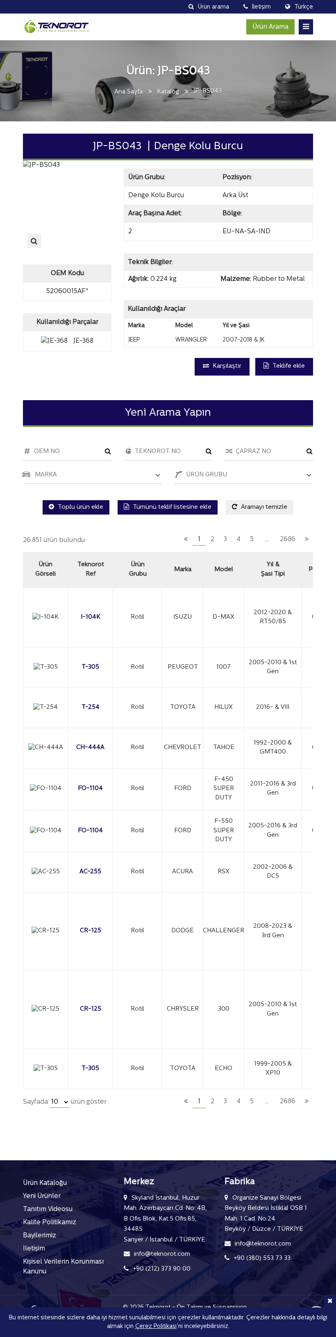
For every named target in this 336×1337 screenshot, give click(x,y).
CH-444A (90, 748)
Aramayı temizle (263, 507)
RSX (223, 872)
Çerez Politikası (156, 1326)
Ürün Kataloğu (45, 1183)
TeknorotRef (90, 569)
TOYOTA (182, 707)
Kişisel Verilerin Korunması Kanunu (63, 1267)
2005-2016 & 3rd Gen (272, 830)
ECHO (223, 1069)
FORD (182, 789)
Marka (182, 570)
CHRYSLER (183, 1009)
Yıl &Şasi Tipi (273, 569)
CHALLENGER (223, 931)
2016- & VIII (272, 707)
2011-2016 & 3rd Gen (273, 789)
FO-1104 (90, 789)
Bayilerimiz (39, 1235)
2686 (287, 539)
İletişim (34, 1249)
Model (223, 570)
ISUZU (182, 617)
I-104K (90, 617)
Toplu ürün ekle (79, 507)
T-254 (91, 707)
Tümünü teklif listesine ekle (171, 507)
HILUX (223, 707)
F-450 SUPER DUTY (223, 789)
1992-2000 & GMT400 (273, 748)
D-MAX (223, 617)
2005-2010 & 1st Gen (273, 667)
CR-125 (90, 931)
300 (223, 1009)
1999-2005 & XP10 (273, 1069)
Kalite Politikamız (49, 1222)
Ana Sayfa (128, 92)
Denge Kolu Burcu (156, 195)
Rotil (137, 617)
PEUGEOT (183, 667)
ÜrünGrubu (138, 569)
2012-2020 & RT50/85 (273, 617)
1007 (223, 667)
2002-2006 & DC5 (273, 872)
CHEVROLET (182, 748)
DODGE (182, 931)
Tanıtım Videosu (48, 1209)
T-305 (90, 667)
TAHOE (223, 748)
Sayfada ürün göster (65, 1102)
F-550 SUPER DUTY (223, 830)
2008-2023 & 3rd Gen (272, 931)
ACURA (182, 872)
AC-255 (90, 872)
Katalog (168, 92)
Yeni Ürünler (42, 1196)
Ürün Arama (270, 27)
